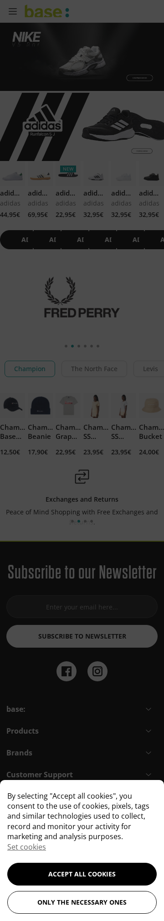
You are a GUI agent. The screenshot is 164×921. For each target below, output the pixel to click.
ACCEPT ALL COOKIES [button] (82, 874)
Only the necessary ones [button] (82, 902)
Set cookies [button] (26, 847)
